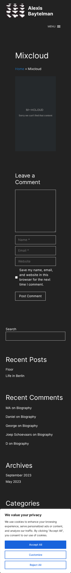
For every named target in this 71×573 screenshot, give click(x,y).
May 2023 (13, 482)
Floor (9, 369)
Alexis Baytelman (40, 11)
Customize (35, 554)
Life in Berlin (15, 376)
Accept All (35, 544)
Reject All (35, 564)
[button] (51, 26)
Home (19, 69)
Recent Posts (26, 359)
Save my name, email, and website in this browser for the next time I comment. (36, 277)
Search (11, 329)
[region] (35, 541)
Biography (24, 408)
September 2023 (18, 475)
